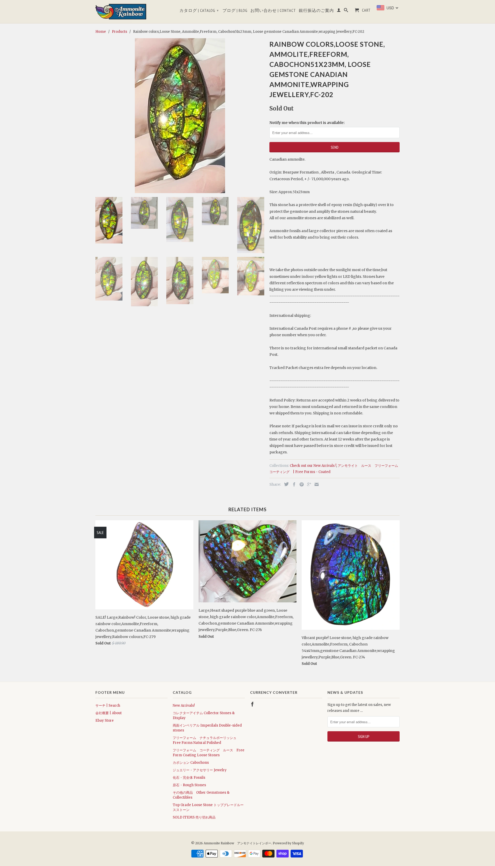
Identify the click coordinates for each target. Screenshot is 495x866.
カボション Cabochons (191, 762)
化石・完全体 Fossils (189, 777)
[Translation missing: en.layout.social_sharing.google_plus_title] (307, 484)
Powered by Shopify (288, 843)
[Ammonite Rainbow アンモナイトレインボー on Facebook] (252, 704)
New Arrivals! (184, 705)
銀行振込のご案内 (316, 10)
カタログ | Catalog (199, 10)
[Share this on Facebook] (293, 484)
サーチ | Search (107, 705)
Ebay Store (104, 720)
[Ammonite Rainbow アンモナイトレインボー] (131, 11)
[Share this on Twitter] (285, 484)
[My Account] (339, 11)
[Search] (346, 11)
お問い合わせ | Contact (273, 10)
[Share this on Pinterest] (300, 484)
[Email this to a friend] (315, 484)
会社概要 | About (108, 713)
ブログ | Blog (235, 10)
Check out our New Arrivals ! (313, 465)
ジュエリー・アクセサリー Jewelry (200, 770)
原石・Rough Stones (189, 785)
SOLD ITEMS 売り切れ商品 (194, 817)
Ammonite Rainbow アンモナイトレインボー (237, 843)
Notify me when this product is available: (307, 122)
